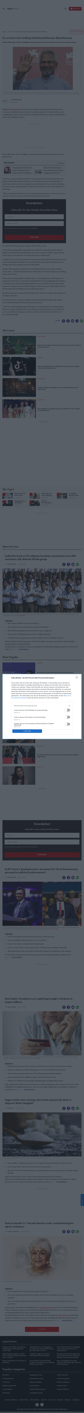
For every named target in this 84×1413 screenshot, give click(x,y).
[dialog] (42, 706)
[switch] (67, 710)
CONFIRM (27, 731)
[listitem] (42, 706)
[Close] (77, 678)
